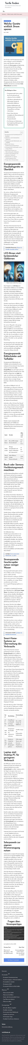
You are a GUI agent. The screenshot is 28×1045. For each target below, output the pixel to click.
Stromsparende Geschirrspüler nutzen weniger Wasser (13, 148)
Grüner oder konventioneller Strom (11, 997)
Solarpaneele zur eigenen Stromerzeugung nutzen (11, 157)
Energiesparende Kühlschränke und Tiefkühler (13, 142)
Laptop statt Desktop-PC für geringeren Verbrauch (11, 154)
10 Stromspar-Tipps (8, 1016)
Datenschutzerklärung (7, 1027)
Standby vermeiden (7, 1010)
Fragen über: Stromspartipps (12, 159)
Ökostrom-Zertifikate (8, 994)
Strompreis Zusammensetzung (10, 977)
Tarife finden (12, 3)
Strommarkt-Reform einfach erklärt (11, 986)
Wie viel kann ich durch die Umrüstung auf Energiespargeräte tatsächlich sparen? (11, 936)
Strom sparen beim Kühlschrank (10, 1012)
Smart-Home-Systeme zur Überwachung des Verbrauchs (12, 151)
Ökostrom (4, 990)
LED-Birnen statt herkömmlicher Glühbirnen (12, 138)
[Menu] (3, 11)
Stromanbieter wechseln (8, 981)
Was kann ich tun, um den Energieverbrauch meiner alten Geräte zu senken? (13, 933)
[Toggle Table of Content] (21, 132)
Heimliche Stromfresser (8, 1014)
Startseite (4, 14)
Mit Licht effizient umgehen (9, 1007)
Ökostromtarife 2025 (8, 992)
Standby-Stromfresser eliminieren (11, 1019)
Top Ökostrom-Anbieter (9, 999)
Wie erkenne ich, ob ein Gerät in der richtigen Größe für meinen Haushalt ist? (13, 930)
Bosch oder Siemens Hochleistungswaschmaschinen (12, 145)
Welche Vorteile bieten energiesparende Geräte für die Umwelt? (13, 928)
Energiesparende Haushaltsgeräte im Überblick (13, 135)
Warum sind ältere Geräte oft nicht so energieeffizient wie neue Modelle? (13, 939)
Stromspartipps (5, 1005)
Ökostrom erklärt (7, 1001)
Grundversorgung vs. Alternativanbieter (12, 979)
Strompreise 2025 (7, 984)
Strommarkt (5, 974)
